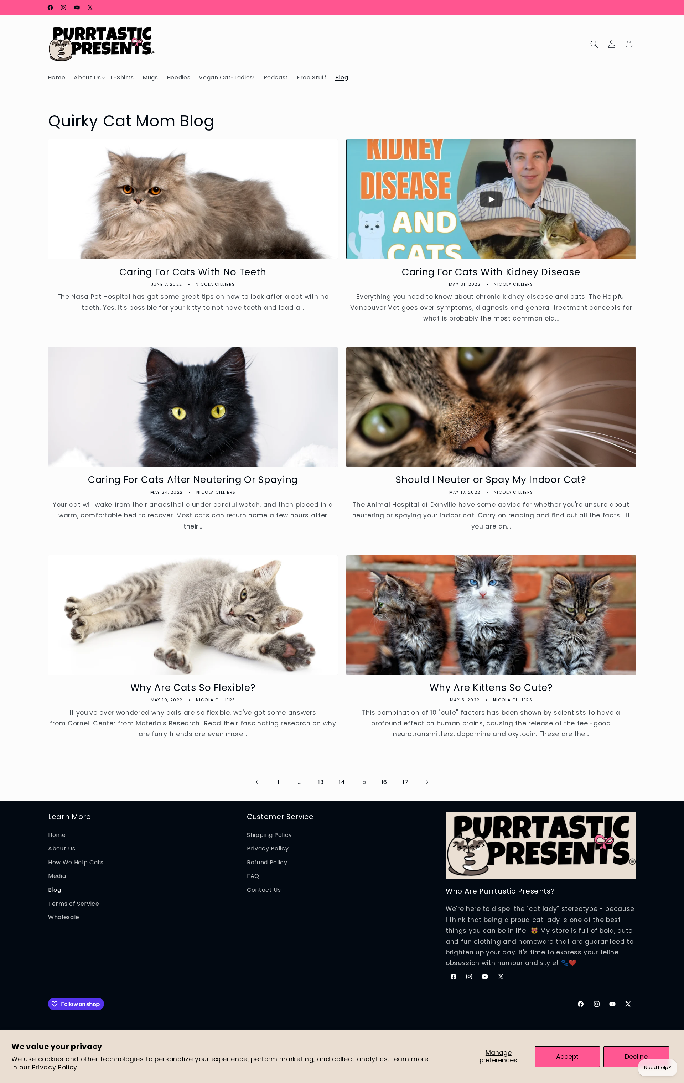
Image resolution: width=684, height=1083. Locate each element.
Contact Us (264, 890)
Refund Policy (267, 862)
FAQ (253, 876)
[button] (87, 77)
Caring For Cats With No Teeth (192, 272)
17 (405, 782)
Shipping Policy (269, 835)
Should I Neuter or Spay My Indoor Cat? (491, 480)
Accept (567, 1056)
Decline (636, 1056)
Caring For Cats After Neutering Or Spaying (193, 480)
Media (57, 876)
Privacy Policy (268, 849)
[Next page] (426, 782)
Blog (54, 890)
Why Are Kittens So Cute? (491, 688)
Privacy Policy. (55, 1067)
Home (57, 835)
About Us (61, 849)
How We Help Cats (76, 862)
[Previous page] (257, 782)
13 (320, 782)
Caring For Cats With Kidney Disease (491, 272)
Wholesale (63, 917)
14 (342, 782)
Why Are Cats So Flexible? (193, 688)
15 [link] (363, 782)
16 (384, 782)
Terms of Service (73, 904)
